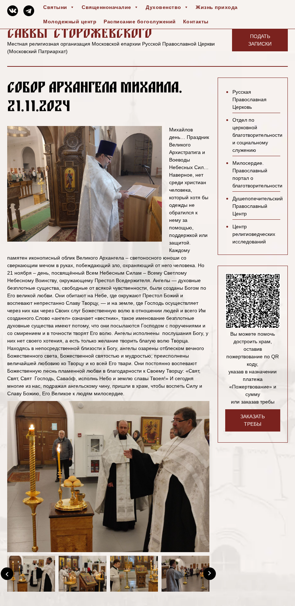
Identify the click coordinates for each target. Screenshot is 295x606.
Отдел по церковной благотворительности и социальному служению (257, 135)
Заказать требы (252, 420)
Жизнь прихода (217, 7)
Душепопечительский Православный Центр (257, 206)
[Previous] (7, 573)
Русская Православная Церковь (249, 99)
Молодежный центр (69, 21)
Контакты (196, 21)
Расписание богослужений (140, 21)
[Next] (209, 573)
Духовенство (163, 7)
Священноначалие (106, 7)
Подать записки (260, 40)
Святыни (55, 7)
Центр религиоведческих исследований (253, 234)
